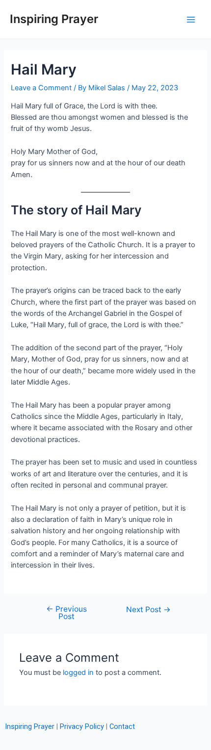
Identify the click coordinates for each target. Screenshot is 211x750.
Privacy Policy (82, 726)
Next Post (148, 610)
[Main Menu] (191, 19)
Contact (122, 726)
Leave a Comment (41, 87)
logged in (78, 672)
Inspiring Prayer (54, 19)
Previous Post (66, 613)
